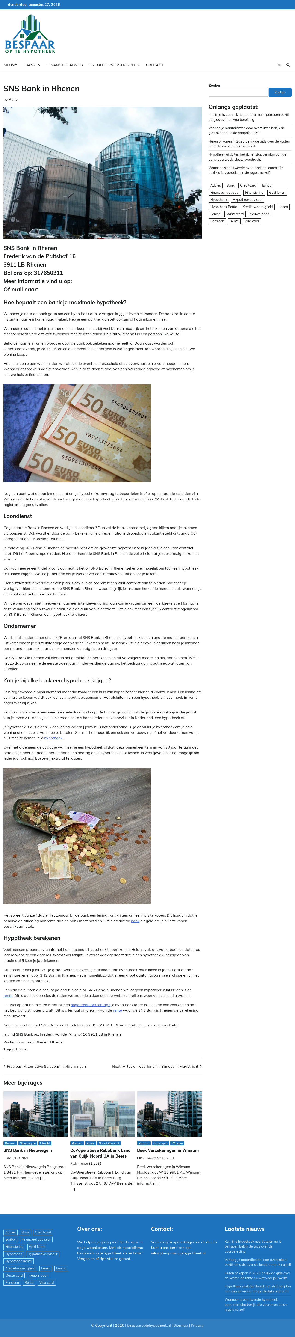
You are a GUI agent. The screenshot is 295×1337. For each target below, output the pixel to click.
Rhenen (41, 1042)
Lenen (283, 207)
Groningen (160, 1143)
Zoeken (215, 85)
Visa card (252, 221)
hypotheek (53, 738)
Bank (22, 1049)
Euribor (267, 185)
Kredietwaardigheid (258, 207)
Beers (90, 1143)
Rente (234, 221)
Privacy (197, 1325)
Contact (155, 65)
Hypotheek (218, 200)
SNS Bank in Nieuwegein (27, 1150)
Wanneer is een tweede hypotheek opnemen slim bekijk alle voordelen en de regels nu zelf (256, 1305)
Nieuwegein (28, 1143)
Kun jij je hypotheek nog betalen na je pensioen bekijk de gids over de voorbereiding (253, 1246)
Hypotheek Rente (223, 207)
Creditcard (248, 185)
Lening (215, 214)
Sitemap (181, 1325)
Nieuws (10, 65)
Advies (215, 185)
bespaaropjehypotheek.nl (149, 1325)
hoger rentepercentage (90, 1004)
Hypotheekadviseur (248, 200)
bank (135, 920)
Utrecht (56, 1042)
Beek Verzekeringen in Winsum (168, 1150)
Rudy (13, 99)
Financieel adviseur (224, 192)
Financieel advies (65, 65)
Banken (33, 65)
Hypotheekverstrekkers (114, 65)
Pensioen (217, 221)
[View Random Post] (278, 65)
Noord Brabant (109, 1143)
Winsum (177, 1143)
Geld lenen (277, 192)
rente (7, 995)
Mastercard (235, 214)
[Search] (288, 65)
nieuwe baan (259, 214)
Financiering (254, 192)
